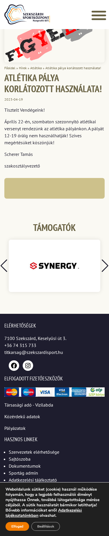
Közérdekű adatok (22, 416)
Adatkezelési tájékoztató (33, 480)
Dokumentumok (25, 466)
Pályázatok (15, 428)
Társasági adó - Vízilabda (28, 405)
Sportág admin (23, 473)
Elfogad (17, 526)
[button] (105, 265)
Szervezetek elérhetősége (34, 452)
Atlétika (36, 68)
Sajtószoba (20, 459)
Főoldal (9, 68)
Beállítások (45, 526)
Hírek (23, 68)
